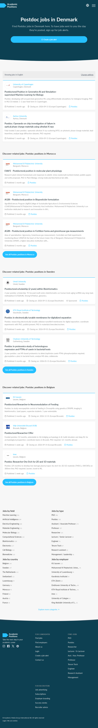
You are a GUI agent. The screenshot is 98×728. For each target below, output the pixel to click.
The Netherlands (10, 572)
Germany (7, 585)
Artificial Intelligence (12, 519)
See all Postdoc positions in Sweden (19, 370)
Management (73, 677)
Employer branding (42, 698)
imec (15, 454)
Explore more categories (48, 609)
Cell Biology (8, 550)
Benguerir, (17, 166)
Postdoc (74, 106)
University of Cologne (61, 598)
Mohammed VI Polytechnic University (27, 163)
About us (38, 646)
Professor (57, 528)
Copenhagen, (18, 86)
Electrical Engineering (12, 523)
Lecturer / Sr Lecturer (76, 651)
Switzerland (8, 576)
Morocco (24, 166)
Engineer (56, 541)
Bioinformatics (10, 541)
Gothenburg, (18, 341)
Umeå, (16, 284)
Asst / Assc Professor (76, 655)
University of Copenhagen (23, 84)
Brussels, (16, 428)
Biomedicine (9, 554)
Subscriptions (40, 694)
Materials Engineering (12, 528)
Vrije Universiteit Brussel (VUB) (25, 425)
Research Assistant (75, 673)
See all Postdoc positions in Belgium (19, 482)
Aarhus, (16, 118)
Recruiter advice (41, 707)
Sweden (22, 284)
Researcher (57, 532)
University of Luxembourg (63, 572)
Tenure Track (57, 545)
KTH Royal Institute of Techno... (65, 589)
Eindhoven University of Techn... (65, 585)
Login (37, 651)
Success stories (41, 702)
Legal (4, 720)
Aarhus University (20, 116)
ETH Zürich (57, 580)
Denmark (27, 86)
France (6, 602)
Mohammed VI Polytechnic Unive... (66, 567)
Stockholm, (17, 312)
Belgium (22, 399)
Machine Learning (11, 515)
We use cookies (12, 720)
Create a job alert (50, 39)
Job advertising (41, 689)
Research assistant (60, 550)
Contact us (39, 660)
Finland (6, 594)
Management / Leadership (63, 554)
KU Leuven (17, 397)
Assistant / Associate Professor (65, 523)
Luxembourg (8, 580)
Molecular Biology (11, 532)
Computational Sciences (13, 537)
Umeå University (19, 281)
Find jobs (38, 638)
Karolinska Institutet (60, 576)
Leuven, (16, 399)
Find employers (41, 642)
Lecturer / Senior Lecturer (63, 537)
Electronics (8, 545)
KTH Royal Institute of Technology (26, 310)
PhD (55, 515)
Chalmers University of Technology (26, 339)
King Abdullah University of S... (65, 602)
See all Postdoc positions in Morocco (19, 254)
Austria (6, 598)
